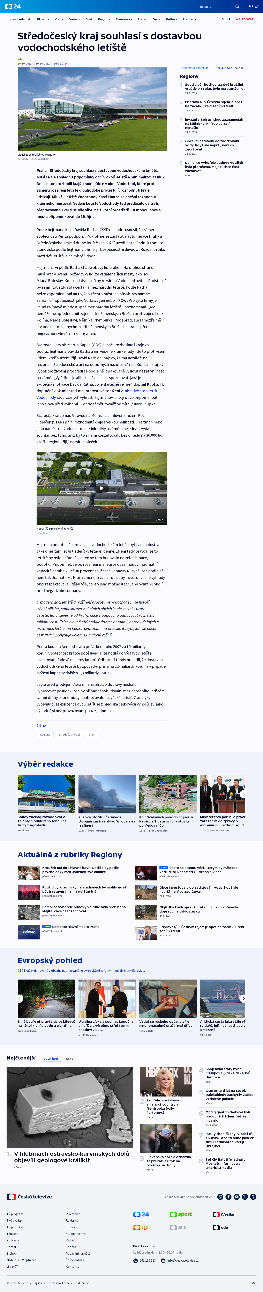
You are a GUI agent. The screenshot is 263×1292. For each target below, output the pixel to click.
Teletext (13, 1234)
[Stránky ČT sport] (181, 1214)
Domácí (74, 19)
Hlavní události (20, 19)
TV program (15, 1214)
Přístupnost (81, 1283)
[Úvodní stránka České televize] (30, 1197)
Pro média (73, 1214)
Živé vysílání (15, 1220)
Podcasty (190, 19)
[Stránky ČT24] (141, 1214)
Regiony (104, 19)
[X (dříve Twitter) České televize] (245, 1197)
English (37, 1283)
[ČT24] (13, 6)
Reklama (72, 1220)
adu (20, 59)
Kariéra (71, 1247)
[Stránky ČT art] (178, 1227)
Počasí (143, 19)
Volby (59, 19)
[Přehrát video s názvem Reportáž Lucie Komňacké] (101, 488)
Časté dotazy (75, 1260)
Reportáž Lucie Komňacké (53, 528)
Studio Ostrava (76, 1234)
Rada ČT (71, 1240)
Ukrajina (43, 19)
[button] (102, 488)
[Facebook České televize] (228, 1197)
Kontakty (72, 1266)
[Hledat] (237, 6)
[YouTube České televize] (236, 1197)
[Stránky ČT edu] (220, 1227)
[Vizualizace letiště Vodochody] (92, 109)
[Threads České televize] (253, 1197)
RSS (253, 1283)
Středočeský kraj (69, 734)
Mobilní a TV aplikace (21, 1260)
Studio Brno (74, 1227)
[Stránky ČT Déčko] (140, 1227)
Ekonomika (124, 19)
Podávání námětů (78, 1253)
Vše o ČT (12, 1266)
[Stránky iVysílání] (225, 1214)
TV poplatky (15, 1227)
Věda (156, 19)
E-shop (12, 1253)
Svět (89, 19)
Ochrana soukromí (57, 1283)
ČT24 (92, 734)
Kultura (171, 19)
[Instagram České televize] (220, 1197)
